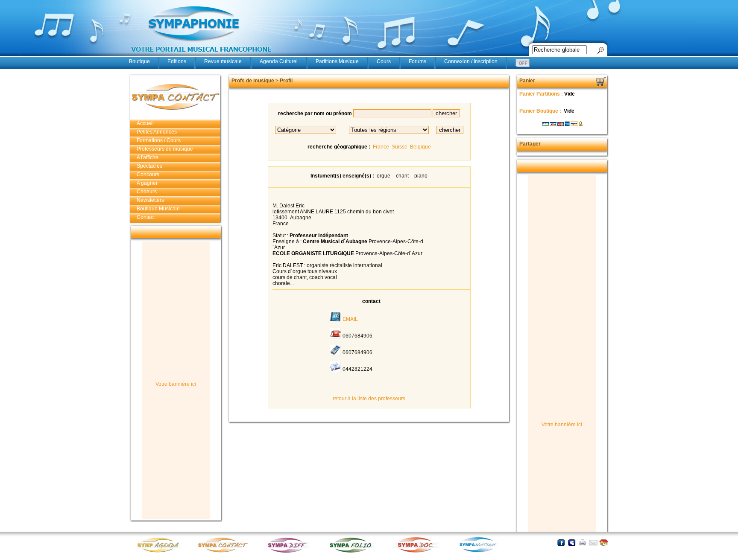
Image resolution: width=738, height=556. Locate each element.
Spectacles (149, 166)
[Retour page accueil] (603, 542)
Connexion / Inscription (471, 61)
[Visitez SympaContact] (225, 552)
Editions (176, 61)
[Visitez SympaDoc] (417, 551)
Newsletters (150, 200)
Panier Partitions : (541, 94)
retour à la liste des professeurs (369, 399)
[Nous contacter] (593, 542)
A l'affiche (147, 157)
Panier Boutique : (540, 111)
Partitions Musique (337, 61)
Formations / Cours (159, 140)
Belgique (420, 147)
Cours (384, 61)
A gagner (147, 183)
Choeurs (147, 192)
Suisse (399, 147)
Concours (148, 175)
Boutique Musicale (158, 209)
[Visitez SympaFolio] (353, 552)
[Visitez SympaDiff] (289, 552)
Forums (417, 61)
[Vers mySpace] (571, 542)
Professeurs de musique (165, 149)
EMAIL (350, 319)
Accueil (145, 123)
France (381, 147)
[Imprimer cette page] (582, 542)
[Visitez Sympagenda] (161, 552)
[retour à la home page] (201, 56)
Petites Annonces (157, 132)
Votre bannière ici (175, 384)
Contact (146, 217)
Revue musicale (223, 61)
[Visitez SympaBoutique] (481, 552)
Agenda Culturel (279, 61)
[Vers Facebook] (561, 542)
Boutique (139, 61)
